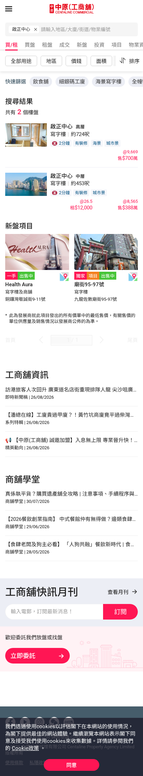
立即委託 (22, 655)
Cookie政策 (25, 748)
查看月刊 (119, 592)
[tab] (10, 46)
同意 (71, 765)
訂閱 (120, 611)
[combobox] (89, 31)
